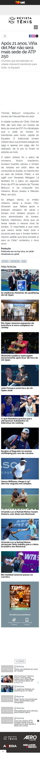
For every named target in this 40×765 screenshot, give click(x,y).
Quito (24, 261)
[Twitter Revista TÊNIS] (36, 36)
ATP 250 (5, 261)
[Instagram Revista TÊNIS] (33, 36)
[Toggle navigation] (5, 36)
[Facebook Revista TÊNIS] (30, 36)
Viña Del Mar (15, 261)
